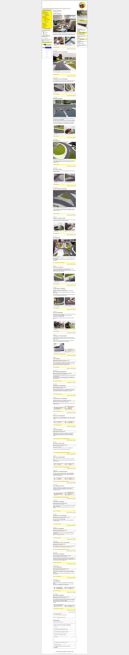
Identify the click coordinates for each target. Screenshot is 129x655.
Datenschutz (44, 26)
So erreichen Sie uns (45, 18)
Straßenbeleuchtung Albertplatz (65, 438)
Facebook (46, 32)
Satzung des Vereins (45, 25)
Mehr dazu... (78, 31)
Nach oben (74, 48)
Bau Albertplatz (57, 47)
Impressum (44, 27)
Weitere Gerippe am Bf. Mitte (62, 614)
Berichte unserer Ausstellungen (44, 17)
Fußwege (60, 411)
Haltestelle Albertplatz (61, 262)
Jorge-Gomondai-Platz (58, 481)
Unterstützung (44, 24)
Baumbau (56, 608)
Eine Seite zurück (69, 48)
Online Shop (44, 20)
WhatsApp (46, 38)
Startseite (43, 11)
